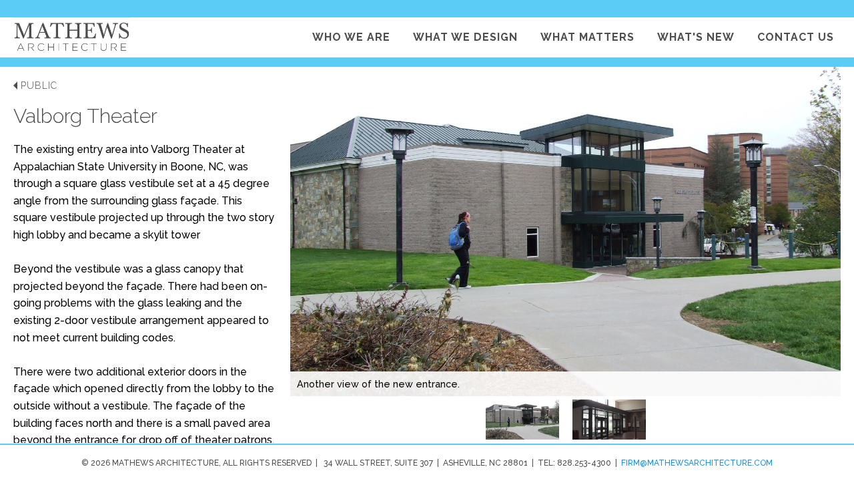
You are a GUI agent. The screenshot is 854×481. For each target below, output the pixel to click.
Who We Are (351, 37)
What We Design (465, 37)
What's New (696, 37)
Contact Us (795, 37)
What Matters (587, 37)
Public (39, 85)
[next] (810, 255)
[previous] (333, 255)
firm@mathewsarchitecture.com (697, 463)
